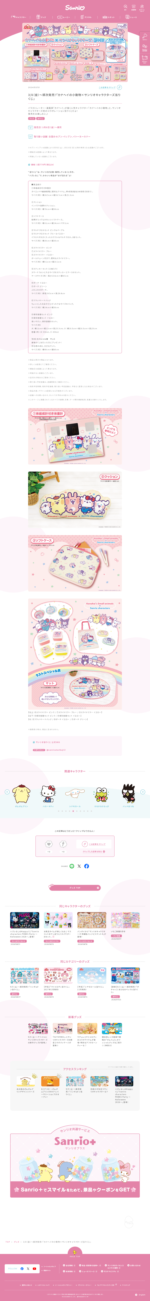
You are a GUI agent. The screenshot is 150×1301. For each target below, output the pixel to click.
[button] (7, 791)
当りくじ (40, 118)
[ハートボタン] (49, 844)
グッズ (32, 118)
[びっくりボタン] (63, 844)
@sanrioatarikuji (55, 750)
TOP (8, 1241)
